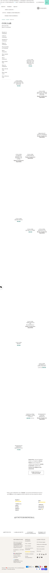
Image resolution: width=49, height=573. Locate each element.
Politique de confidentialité (42, 544)
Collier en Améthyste (4, 36)
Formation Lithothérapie (26, 2)
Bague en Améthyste (4, 44)
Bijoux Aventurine (4, 58)
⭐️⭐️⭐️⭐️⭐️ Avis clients (30, 551)
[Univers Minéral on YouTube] (42, 557)
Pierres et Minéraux (42, 527)
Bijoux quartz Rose (5, 62)
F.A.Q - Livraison (28, 543)
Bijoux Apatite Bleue (5, 55)
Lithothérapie (9, 2)
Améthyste (7, 527)
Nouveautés (30, 0)
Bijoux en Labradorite (4, 66)
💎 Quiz (16, 2)
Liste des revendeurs (41, 546)
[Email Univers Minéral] (38, 554)
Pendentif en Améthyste (4, 40)
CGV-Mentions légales (41, 542)
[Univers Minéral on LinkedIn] (44, 554)
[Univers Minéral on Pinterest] (46, 554)
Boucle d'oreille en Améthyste (5, 47)
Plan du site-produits (40, 548)
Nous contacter (28, 545)
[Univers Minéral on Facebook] (40, 554)
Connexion (41, 2)
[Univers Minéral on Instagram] (42, 554)
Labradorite (18, 527)
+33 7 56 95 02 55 (4, 0)
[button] (3, 6)
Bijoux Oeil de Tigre (5, 69)
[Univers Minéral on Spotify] (38, 557)
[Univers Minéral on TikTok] (40, 557)
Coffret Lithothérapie (30, 527)
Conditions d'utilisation (29, 553)
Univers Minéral (14, 0)
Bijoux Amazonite (4, 51)
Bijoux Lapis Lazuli (4, 73)
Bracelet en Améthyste (4, 33)
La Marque (23, 0)
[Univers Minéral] (42, 8)
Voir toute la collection (36, 473)
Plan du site (39, 551)
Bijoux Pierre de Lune (5, 76)
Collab (2, 2)
